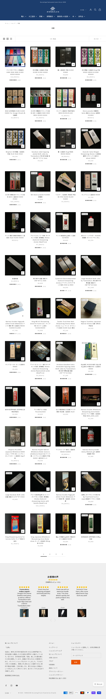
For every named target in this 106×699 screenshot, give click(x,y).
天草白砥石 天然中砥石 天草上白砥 (91, 538)
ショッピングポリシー (56, 675)
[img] (53, 580)
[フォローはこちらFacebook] (6, 685)
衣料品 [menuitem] (80, 16)
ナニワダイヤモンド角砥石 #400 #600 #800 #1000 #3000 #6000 (15, 72)
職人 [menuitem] (22, 16)
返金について (53, 668)
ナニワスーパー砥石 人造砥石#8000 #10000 (65, 451)
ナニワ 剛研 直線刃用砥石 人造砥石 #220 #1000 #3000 (15, 237)
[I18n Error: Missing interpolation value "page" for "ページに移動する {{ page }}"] (62, 554)
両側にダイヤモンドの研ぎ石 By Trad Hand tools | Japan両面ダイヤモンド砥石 (90, 497)
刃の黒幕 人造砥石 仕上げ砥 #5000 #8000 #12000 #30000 (91, 72)
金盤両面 (15, 278)
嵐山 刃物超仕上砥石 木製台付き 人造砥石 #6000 (65, 538)
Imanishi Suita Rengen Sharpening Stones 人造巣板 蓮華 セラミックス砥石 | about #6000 (91, 155)
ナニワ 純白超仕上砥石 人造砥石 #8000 (65, 237)
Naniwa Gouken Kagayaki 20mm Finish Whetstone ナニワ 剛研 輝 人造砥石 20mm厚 (65, 498)
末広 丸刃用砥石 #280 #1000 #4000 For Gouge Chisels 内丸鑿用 (15, 113)
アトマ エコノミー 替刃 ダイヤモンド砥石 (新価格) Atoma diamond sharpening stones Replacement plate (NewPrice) (40, 369)
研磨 (19, 23)
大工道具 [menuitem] (32, 16)
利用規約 (52, 665)
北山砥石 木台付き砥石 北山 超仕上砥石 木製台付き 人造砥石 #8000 (91, 367)
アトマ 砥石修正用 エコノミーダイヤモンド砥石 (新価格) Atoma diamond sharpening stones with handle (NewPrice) (40, 499)
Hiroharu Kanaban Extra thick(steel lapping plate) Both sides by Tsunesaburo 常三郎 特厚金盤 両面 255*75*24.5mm (66, 369)
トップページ (53, 647)
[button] (51, 620)
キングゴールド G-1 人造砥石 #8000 (15, 365)
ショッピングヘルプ (55, 651)
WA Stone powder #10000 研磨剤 (40, 196)
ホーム (7, 23)
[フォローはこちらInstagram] (11, 685)
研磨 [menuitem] (40, 16)
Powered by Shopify (49, 693)
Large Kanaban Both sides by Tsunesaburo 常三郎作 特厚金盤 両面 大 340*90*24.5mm (91, 282)
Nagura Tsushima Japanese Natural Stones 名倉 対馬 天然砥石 (91, 324)
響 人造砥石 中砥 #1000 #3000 (66, 71)
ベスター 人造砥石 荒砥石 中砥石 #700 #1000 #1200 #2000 (66, 197)
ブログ (51, 661)
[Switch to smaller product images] (7, 39)
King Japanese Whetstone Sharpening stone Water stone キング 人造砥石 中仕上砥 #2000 (40, 540)
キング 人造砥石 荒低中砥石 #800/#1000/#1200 (66, 112)
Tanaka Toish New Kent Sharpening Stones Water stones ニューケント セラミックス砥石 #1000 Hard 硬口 (66, 325)
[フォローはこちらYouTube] (17, 685)
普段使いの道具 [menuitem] (62, 16)
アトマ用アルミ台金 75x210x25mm (40, 410)
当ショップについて (55, 654)
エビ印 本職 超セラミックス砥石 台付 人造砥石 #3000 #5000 (15, 197)
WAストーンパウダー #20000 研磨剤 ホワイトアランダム (91, 237)
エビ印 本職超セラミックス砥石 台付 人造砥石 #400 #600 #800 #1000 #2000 (40, 113)
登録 (75, 662)
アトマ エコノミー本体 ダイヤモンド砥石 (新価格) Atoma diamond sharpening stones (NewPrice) (40, 239)
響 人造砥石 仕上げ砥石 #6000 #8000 (65, 153)
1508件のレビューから (53, 582)
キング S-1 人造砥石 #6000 (91, 195)
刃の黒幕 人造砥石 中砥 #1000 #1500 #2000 (40, 71)
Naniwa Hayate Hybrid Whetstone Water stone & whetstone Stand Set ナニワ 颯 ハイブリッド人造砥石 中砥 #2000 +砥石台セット (40, 454)
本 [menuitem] (73, 16)
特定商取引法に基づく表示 (57, 678)
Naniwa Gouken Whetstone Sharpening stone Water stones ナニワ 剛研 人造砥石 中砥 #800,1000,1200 (91, 413)
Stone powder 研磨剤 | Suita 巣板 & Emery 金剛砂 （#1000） (91, 113)
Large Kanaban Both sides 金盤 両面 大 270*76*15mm (15, 496)
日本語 (82, 10)
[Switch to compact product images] (11, 39)
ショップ (13, 23)
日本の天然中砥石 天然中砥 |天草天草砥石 (15, 410)
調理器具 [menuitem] (50, 16)
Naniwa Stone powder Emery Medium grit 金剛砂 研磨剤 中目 (91, 452)
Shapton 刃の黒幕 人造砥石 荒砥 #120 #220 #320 (15, 153)
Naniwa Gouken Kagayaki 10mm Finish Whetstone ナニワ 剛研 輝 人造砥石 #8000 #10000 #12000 (15, 325)
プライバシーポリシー (56, 671)
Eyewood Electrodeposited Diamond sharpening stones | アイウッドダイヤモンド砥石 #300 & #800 (66, 282)
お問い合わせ (53, 658)
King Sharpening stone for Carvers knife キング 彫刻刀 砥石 (15, 539)
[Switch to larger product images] (4, 39)
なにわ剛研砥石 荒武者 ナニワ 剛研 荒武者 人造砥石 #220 (65, 410)
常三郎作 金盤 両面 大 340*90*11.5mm (40, 279)
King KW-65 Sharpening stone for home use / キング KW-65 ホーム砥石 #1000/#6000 (40, 325)
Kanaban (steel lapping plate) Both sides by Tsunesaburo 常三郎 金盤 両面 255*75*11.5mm (40, 155)
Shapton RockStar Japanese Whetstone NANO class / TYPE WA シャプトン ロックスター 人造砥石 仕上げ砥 (15, 454)
